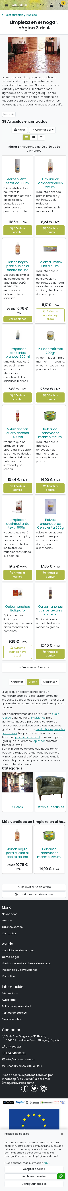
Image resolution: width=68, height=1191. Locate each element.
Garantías (8, 976)
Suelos (17, 807)
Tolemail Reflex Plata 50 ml (50, 264)
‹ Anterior (17, 682)
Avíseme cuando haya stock (50, 315)
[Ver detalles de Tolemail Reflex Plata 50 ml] (50, 249)
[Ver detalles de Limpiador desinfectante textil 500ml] (17, 506)
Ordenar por (42, 129)
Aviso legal (9, 1000)
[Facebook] (24, 1088)
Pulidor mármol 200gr (50, 351)
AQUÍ (46, 1162)
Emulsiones (38, 717)
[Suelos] (17, 782)
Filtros (21, 129)
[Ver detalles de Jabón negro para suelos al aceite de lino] (17, 249)
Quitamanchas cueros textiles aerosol (50, 610)
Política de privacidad (16, 1006)
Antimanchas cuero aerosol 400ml (17, 433)
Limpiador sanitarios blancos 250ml (18, 353)
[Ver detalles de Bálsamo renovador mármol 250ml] (50, 416)
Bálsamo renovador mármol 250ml (50, 433)
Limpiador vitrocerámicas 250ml (50, 183)
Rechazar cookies (34, 1176)
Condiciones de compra (18, 950)
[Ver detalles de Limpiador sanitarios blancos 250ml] (17, 335)
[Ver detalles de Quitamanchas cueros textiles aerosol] (50, 593)
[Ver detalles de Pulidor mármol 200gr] (50, 335)
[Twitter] (34, 1088)
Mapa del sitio (11, 1019)
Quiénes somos (12, 927)
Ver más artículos (34, 667)
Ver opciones (17, 319)
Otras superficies (50, 807)
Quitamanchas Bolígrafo (17, 608)
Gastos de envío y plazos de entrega (26, 963)
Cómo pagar (10, 957)
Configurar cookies (34, 1184)
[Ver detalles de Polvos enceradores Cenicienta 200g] (50, 506)
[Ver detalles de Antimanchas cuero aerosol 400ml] (17, 416)
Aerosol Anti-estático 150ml (18, 181)
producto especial (27, 737)
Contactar (9, 933)
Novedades (9, 914)
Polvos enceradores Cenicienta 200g (50, 523)
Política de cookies (14, 1013)
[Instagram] (43, 1088)
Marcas (7, 920)
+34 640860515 (16, 1053)
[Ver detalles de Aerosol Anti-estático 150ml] (17, 166)
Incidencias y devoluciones (19, 970)
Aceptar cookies (34, 1169)
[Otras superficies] (50, 787)
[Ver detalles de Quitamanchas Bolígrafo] (17, 593)
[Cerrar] (62, 1133)
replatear (38, 741)
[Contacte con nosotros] (61, 1176)
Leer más (8, 114)
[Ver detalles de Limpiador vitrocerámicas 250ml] (50, 166)
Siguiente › (50, 682)
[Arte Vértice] (19, 5)
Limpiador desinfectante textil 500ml (17, 523)
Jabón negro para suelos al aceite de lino (17, 266)
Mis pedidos (10, 993)
